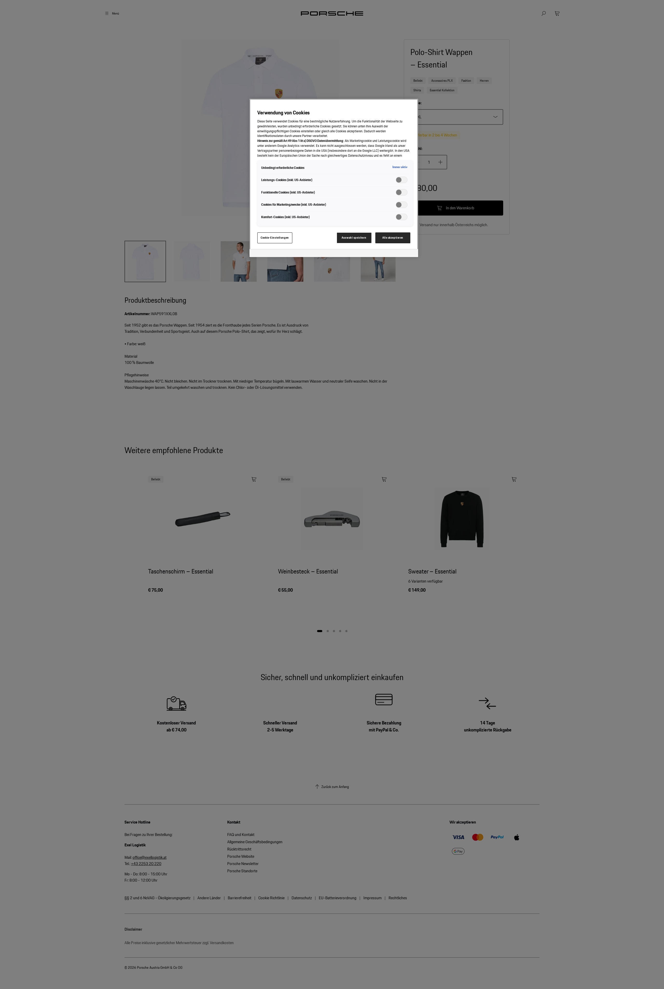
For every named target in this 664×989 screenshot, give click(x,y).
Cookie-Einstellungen (275, 237)
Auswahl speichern (354, 237)
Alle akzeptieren (392, 237)
